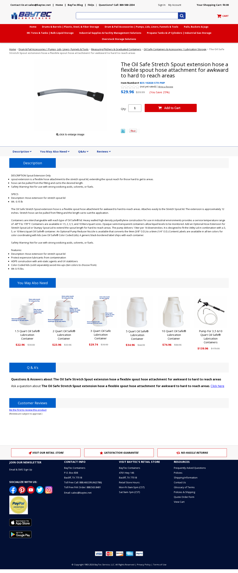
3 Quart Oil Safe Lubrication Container (101, 334)
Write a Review (165, 86)
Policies (178, 472)
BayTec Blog (75, 5)
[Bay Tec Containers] (31, 20)
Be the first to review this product (27, 410)
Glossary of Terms (184, 487)
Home (59, 5)
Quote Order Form (184, 497)
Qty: (123, 109)
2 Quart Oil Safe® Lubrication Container (64, 334)
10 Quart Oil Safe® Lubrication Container (174, 334)
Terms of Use (159, 564)
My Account (174, 5)
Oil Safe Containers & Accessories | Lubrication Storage (175, 49)
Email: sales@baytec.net (77, 492)
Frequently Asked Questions (190, 468)
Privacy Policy (144, 564)
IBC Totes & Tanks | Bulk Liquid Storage (50, 32)
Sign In (161, 5)
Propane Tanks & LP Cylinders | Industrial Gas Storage (179, 32)
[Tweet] (123, 132)
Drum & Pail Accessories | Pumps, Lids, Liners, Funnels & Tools (141, 26)
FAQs (91, 5)
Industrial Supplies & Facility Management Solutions (110, 32)
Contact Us (180, 482)
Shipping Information (185, 477)
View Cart (179, 501)
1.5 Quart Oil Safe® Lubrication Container (27, 334)
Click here (217, 386)
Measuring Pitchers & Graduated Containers (116, 49)
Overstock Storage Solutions (119, 39)
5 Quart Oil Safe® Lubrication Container (137, 334)
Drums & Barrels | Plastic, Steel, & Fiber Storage (70, 26)
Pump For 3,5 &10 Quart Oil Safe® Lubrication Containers (210, 336)
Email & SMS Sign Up (20, 469)
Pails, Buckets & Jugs (196, 26)
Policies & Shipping (184, 492)
